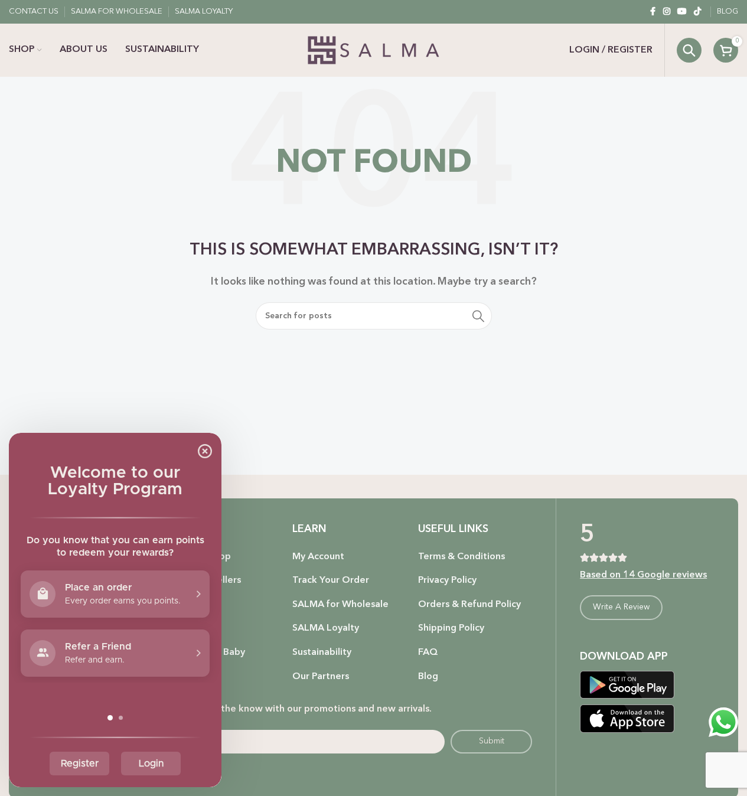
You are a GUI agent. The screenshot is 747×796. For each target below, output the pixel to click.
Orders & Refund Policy (469, 604)
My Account (318, 557)
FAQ (428, 652)
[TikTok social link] (697, 12)
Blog (428, 676)
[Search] (689, 50)
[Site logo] (373, 50)
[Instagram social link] (667, 12)
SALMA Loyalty (325, 628)
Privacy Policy (447, 580)
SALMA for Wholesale (340, 604)
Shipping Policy (451, 628)
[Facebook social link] (652, 12)
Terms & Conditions (461, 557)
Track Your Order (330, 580)
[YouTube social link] (682, 12)
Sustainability (321, 652)
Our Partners (320, 676)
